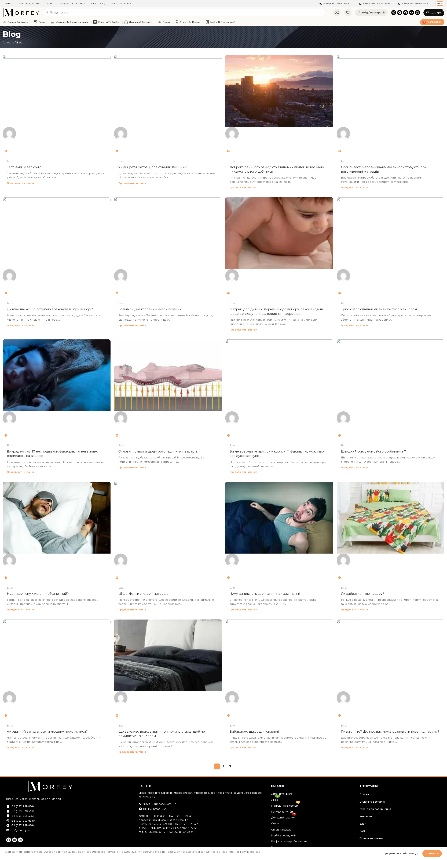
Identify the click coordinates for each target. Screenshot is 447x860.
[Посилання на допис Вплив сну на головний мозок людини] (168, 247)
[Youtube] (411, 12)
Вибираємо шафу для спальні (254, 731)
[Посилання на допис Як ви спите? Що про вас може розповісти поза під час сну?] (391, 669)
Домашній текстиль (283, 817)
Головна (8, 42)
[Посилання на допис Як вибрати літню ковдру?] (391, 531)
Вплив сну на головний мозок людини (150, 309)
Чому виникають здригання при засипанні (265, 594)
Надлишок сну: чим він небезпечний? (38, 594)
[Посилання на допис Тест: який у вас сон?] (57, 105)
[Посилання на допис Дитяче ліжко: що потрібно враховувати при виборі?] (57, 247)
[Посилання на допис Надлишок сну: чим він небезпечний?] (57, 531)
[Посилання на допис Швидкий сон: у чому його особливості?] (391, 389)
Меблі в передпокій (283, 835)
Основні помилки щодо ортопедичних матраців (157, 451)
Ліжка (275, 799)
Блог (10, 161)
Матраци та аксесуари (285, 805)
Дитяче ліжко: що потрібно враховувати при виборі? (50, 309)
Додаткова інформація (402, 853)
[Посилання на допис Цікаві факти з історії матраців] (168, 531)
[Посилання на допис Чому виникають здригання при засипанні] (279, 531)
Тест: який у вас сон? (24, 167)
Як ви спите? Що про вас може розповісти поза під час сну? (390, 731)
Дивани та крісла (281, 793)
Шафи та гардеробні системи (290, 841)
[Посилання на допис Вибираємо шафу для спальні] (279, 669)
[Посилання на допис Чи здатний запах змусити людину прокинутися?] (57, 669)
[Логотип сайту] (21, 12)
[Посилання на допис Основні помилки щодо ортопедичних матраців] (168, 389)
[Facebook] (405, 12)
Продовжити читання (21, 183)
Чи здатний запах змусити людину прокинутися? (47, 731)
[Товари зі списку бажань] (347, 12)
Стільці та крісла (281, 829)
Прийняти (432, 853)
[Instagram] (417, 12)
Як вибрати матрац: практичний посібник (152, 167)
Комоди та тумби (282, 811)
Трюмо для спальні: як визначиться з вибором (379, 309)
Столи (275, 823)
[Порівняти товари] (337, 12)
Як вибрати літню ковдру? (362, 594)
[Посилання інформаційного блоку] (335, 3)
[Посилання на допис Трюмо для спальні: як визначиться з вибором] (391, 247)
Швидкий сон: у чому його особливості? (373, 451)
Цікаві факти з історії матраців (143, 594)
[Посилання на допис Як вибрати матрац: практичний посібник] (168, 105)
